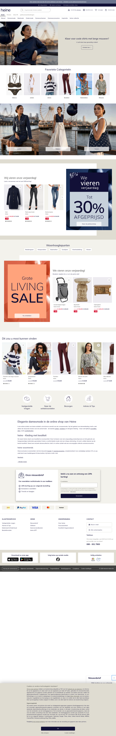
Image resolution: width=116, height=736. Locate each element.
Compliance (76, 568)
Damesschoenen (40, 18)
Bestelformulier (7, 530)
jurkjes (57, 428)
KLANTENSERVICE (9, 519)
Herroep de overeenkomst (10, 568)
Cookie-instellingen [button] (86, 568)
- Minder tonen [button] (22, 462)
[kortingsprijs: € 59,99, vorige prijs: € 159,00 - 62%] (82, 290)
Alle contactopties (96, 530)
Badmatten (54, 249)
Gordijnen (65, 249)
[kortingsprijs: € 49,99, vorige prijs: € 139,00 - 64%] (62, 290)
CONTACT (90, 519)
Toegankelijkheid (54, 568)
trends (49, 451)
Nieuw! (3, 18)
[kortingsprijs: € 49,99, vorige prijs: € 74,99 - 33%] (13, 197)
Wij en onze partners (32, 689)
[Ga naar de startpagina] (5, 10)
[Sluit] (114, 678)
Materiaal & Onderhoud (9, 528)
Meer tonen (73, 491)
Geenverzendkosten (36, 528)
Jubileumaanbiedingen (27, 15)
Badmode (21, 18)
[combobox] (39, 10)
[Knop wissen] (48, 10)
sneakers (62, 428)
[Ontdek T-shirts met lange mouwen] (29, 43)
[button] (62, 197)
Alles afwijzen (45, 733)
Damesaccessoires (54, 18)
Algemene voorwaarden (27, 568)
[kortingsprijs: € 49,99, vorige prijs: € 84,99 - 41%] (53, 197)
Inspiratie (65, 18)
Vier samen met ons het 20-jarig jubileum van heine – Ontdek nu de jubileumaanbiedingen (58, 2)
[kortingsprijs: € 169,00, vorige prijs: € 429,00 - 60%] (102, 290)
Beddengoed (29, 249)
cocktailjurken (29, 431)
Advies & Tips (6, 525)
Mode (3, 15)
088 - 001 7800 (93, 544)
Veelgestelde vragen (8, 523)
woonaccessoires (58, 451)
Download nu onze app (20, 555)
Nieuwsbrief (34, 523)
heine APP (33, 530)
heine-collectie (74, 18)
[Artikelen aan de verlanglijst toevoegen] (20, 187)
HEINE (32, 519)
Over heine (61, 523)
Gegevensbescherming (42, 568)
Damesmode (11, 18)
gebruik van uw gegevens (75, 689)
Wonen (9, 15)
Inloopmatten (42, 249)
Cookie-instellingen (70, 733)
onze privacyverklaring (39, 721)
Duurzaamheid (63, 525)
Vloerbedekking (77, 249)
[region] (58, 709)
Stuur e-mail (94, 525)
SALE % (15, 15)
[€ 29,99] (14, 358)
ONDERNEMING (64, 519)
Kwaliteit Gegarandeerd (66, 528)
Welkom (32, 525)
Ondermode (29, 18)
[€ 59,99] (39, 358)
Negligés (20, 457)
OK (58, 728)
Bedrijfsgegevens (66, 568)
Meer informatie (75, 696)
